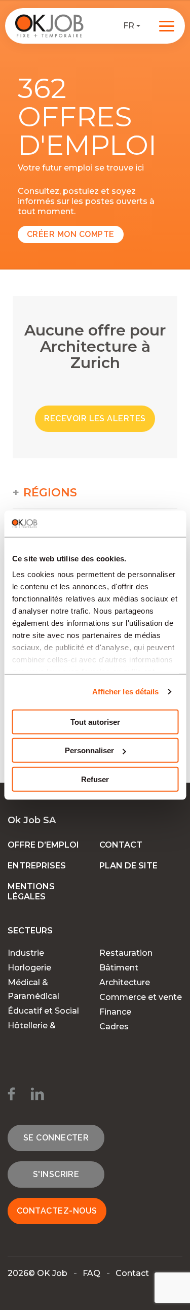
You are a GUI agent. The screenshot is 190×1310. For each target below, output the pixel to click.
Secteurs (30, 930)
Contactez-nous (57, 1211)
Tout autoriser (95, 722)
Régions (50, 493)
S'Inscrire (56, 1174)
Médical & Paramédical (33, 989)
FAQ (91, 1273)
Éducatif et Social (43, 1011)
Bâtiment (118, 967)
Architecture (124, 982)
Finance (115, 1012)
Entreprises (37, 865)
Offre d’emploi (43, 845)
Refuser (95, 779)
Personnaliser (89, 750)
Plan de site (128, 865)
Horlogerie (29, 967)
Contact (120, 845)
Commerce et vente (140, 997)
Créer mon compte (71, 234)
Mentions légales (31, 891)
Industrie (26, 953)
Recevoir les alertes (95, 418)
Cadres (114, 1026)
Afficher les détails (125, 691)
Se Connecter (56, 1138)
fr (128, 25)
